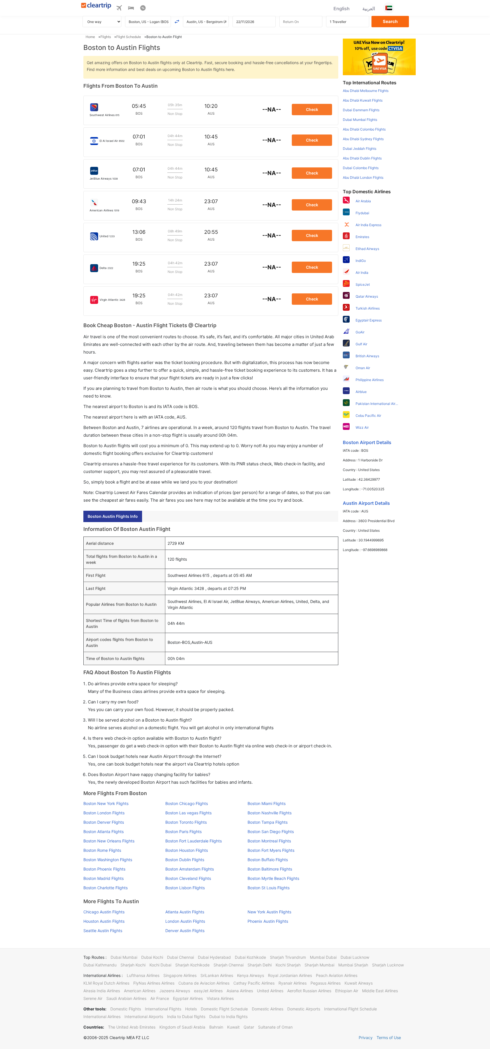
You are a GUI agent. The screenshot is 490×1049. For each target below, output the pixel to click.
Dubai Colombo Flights (361, 168)
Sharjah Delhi (260, 964)
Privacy (366, 1037)
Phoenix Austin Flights (268, 921)
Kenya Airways (250, 975)
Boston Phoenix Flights (104, 869)
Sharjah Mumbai (319, 964)
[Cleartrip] (96, 6)
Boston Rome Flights (102, 850)
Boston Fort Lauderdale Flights (193, 840)
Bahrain (216, 1027)
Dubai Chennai (180, 957)
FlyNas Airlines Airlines (153, 983)
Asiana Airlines (240, 990)
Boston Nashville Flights (270, 812)
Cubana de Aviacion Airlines (203, 983)
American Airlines (139, 990)
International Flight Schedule (350, 1008)
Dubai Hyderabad (214, 957)
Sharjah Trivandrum (288, 957)
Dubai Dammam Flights (361, 110)
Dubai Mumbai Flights (360, 119)
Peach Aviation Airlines (336, 975)
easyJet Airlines (208, 990)
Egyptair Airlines (188, 998)
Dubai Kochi (152, 957)
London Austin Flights (185, 921)
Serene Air (92, 998)
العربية (368, 8)
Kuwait (233, 1027)
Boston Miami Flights (267, 803)
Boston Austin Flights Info (113, 516)
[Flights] (119, 8)
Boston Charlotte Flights (105, 887)
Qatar (249, 1027)
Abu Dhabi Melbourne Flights (365, 91)
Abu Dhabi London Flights (363, 177)
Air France (159, 998)
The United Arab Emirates (131, 1027)
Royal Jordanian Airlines (290, 975)
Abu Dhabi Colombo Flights (364, 129)
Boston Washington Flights (107, 859)
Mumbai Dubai (323, 957)
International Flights (163, 1008)
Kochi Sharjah (288, 964)
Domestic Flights (125, 1008)
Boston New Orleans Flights (108, 840)
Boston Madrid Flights (103, 878)
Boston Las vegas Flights (188, 812)
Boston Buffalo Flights (268, 859)
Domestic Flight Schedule (224, 1008)
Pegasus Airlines (326, 983)
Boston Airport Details (367, 442)
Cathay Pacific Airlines (253, 983)
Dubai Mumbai (124, 957)
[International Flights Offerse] (143, 8)
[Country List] (388, 8)
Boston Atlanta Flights (103, 831)
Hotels (191, 1008)
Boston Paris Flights (183, 831)
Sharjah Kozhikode (192, 964)
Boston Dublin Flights (184, 859)
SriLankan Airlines (216, 975)
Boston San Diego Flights (271, 831)
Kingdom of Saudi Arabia (182, 1027)
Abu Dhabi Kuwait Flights (363, 100)
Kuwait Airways (359, 983)
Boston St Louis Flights (269, 887)
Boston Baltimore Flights (270, 869)
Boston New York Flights (105, 803)
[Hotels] (131, 8)
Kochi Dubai (160, 964)
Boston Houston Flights (186, 850)
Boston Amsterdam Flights (189, 869)
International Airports (143, 1016)
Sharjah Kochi (133, 964)
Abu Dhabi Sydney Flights (363, 139)
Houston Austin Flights (103, 921)
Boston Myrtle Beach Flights (273, 878)
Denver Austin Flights (184, 930)
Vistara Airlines (220, 998)
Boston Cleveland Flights (188, 878)
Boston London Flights (103, 812)
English (341, 8)
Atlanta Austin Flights (184, 911)
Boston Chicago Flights (186, 803)
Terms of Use (389, 1037)
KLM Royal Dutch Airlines (106, 983)
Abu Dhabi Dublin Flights (362, 158)
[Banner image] (379, 56)
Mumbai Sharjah (353, 964)
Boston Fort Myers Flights (271, 850)
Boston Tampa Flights (268, 822)
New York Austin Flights (269, 911)
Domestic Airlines (267, 1008)
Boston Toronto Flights (186, 822)
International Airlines (102, 1016)
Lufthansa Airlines (143, 975)
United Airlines (270, 990)
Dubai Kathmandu (100, 964)
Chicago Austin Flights (103, 911)
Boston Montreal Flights (269, 840)
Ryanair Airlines (292, 983)
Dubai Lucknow (355, 957)
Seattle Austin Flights (102, 930)
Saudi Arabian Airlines (126, 998)
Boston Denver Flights (103, 822)
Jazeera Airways (174, 990)
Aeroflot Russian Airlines (309, 990)
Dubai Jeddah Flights (359, 148)
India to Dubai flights (186, 1016)
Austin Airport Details (366, 503)
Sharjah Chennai (229, 964)
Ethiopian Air (346, 990)
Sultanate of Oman (275, 1027)
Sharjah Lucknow (388, 964)
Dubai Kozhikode (250, 957)
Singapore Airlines (180, 975)
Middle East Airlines (380, 990)
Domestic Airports (303, 1008)
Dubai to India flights (228, 1016)
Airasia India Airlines (101, 990)
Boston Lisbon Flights (185, 887)
